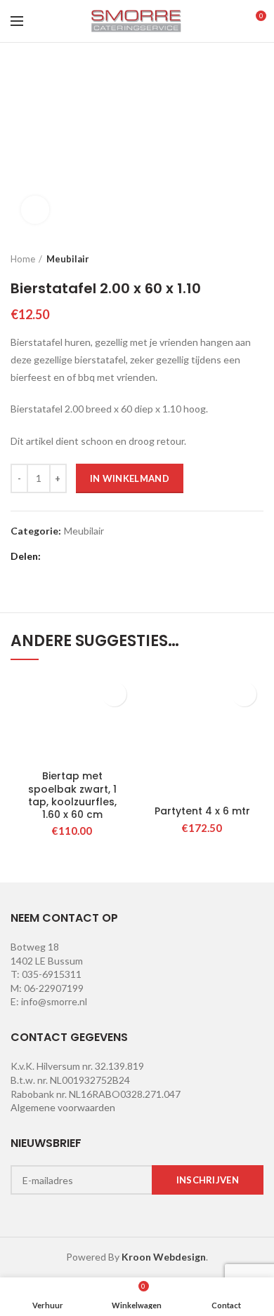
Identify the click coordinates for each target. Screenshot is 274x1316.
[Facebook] (55, 557)
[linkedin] (125, 557)
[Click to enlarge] (35, 210)
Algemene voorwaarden (63, 1107)
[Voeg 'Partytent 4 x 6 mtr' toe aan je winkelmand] (244, 694)
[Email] (90, 557)
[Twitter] (72, 557)
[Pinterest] (108, 557)
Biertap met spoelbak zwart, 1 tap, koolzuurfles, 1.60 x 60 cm (72, 795)
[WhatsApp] (143, 557)
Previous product (228, 259)
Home (23, 258)
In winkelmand (129, 478)
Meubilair (67, 258)
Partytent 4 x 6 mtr (202, 811)
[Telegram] (160, 557)
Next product (256, 259)
